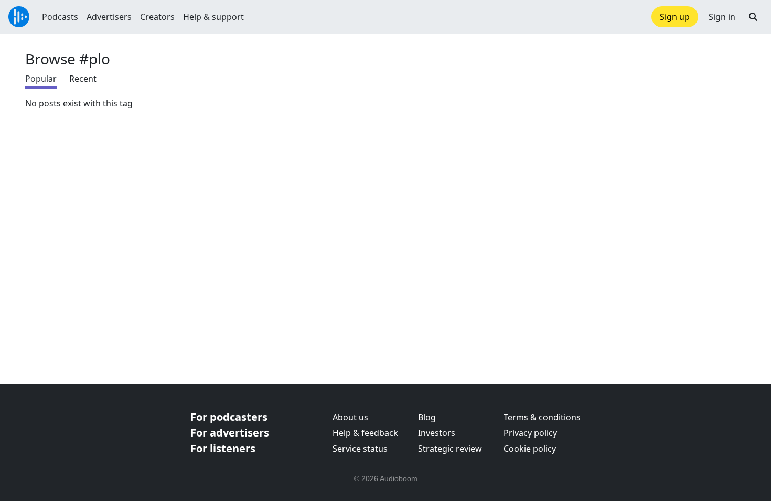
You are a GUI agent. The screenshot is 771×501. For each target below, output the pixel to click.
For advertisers (229, 433)
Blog (427, 417)
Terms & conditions (542, 417)
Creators (157, 17)
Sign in (722, 17)
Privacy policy (530, 433)
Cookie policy (530, 448)
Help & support (213, 17)
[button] (753, 16)
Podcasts (60, 17)
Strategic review (450, 448)
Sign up (675, 17)
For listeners (222, 448)
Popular (41, 78)
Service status (360, 448)
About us (350, 417)
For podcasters (228, 417)
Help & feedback (365, 433)
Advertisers (109, 17)
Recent (83, 78)
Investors (436, 433)
